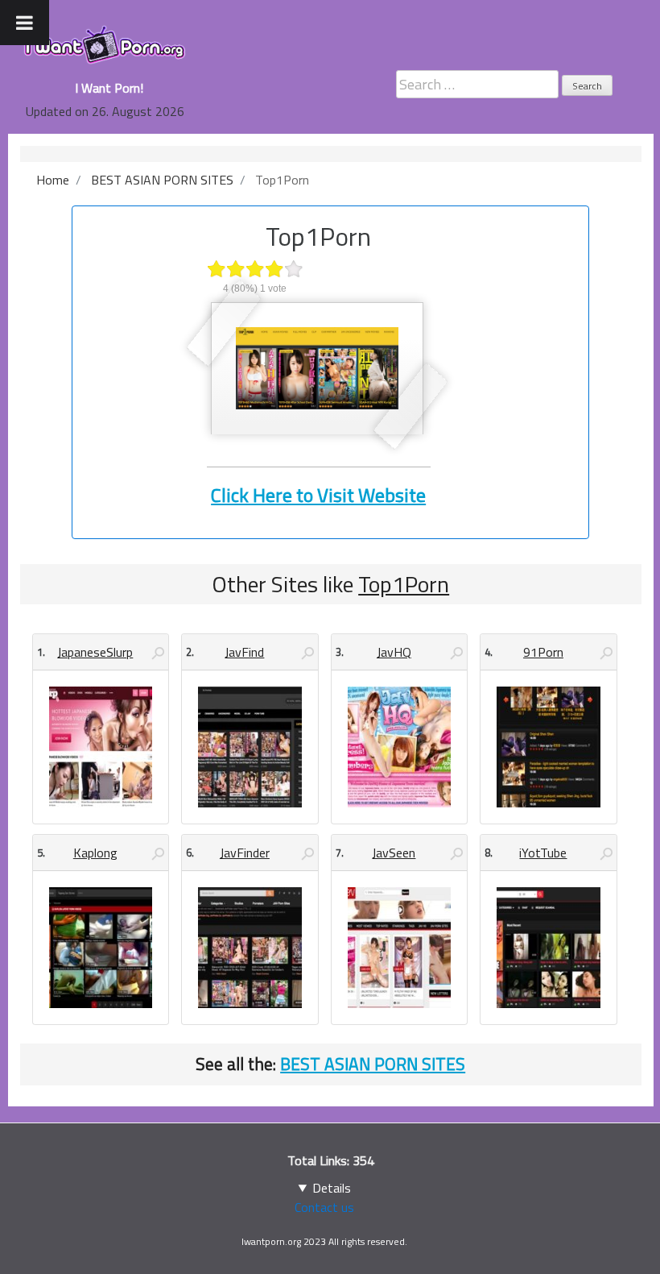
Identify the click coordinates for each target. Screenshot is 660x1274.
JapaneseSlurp (95, 652)
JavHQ (394, 652)
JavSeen (393, 852)
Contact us (324, 1207)
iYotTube (543, 852)
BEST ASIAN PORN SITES (372, 1064)
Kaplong (95, 852)
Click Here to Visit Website (318, 494)
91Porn (543, 652)
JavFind (244, 652)
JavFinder (245, 852)
